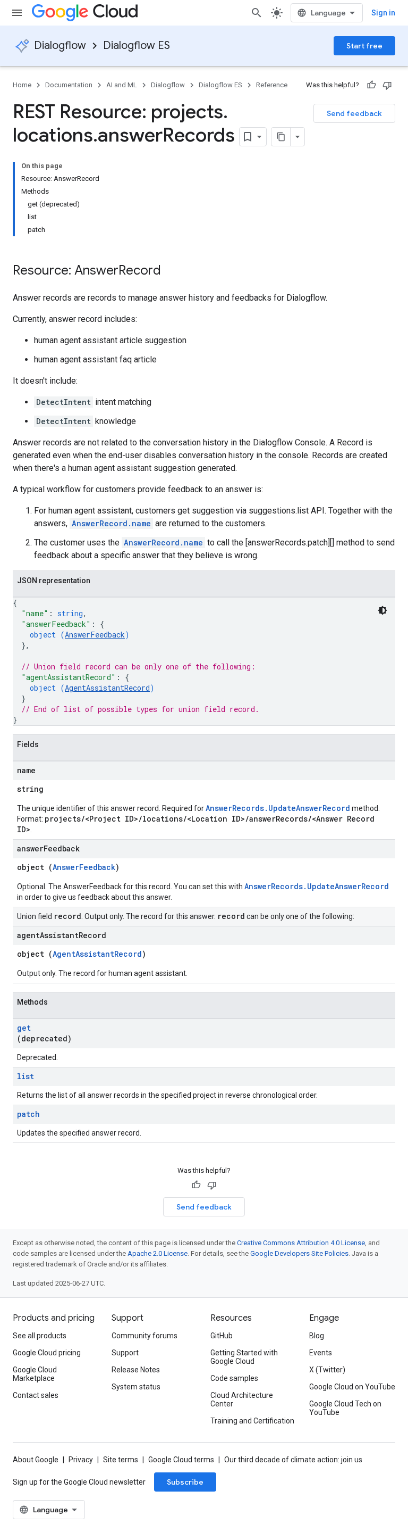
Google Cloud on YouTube (352, 1386)
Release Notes (136, 1369)
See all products (39, 1335)
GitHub (221, 1335)
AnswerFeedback (95, 635)
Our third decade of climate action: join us (293, 1459)
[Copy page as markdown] (281, 137)
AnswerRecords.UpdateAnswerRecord (278, 808)
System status (136, 1386)
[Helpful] (371, 85)
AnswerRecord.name (111, 523)
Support (125, 1352)
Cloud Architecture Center (241, 1399)
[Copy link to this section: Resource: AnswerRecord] (171, 271)
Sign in (383, 13)
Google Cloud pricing (47, 1352)
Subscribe (185, 1482)
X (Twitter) (327, 1369)
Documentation (68, 85)
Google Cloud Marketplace (35, 1373)
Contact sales (35, 1395)
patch (28, 1114)
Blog (316, 1335)
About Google (35, 1459)
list (25, 1076)
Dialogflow (60, 45)
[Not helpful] (387, 85)
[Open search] (256, 12)
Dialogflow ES (136, 45)
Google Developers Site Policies (299, 1253)
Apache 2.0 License (158, 1253)
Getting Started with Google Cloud (244, 1356)
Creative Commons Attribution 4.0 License (301, 1243)
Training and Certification (252, 1421)
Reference (271, 85)
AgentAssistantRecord (107, 688)
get (24, 1028)
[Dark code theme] (382, 610)
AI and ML (121, 85)
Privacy (81, 1459)
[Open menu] (17, 13)
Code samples (234, 1378)
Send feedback (354, 113)
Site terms (120, 1459)
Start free (364, 46)
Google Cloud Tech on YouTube (345, 1408)
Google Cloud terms (181, 1459)
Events (320, 1352)
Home (22, 85)
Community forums (144, 1335)
